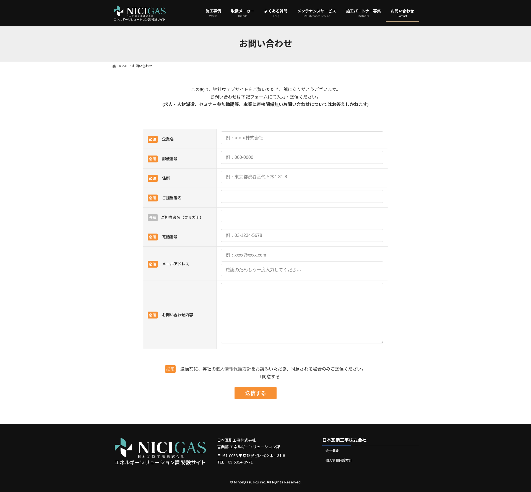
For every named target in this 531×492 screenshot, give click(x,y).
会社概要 (332, 451)
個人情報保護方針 (233, 368)
